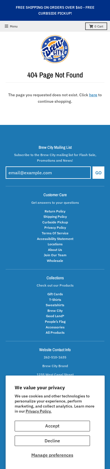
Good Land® (55, 316)
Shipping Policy (55, 216)
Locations (55, 244)
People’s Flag (55, 321)
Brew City (55, 310)
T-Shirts (55, 299)
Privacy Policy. (39, 411)
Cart (98, 26)
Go (98, 172)
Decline (52, 440)
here (93, 94)
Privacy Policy (55, 227)
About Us (55, 249)
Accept (52, 426)
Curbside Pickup (55, 222)
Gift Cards (55, 294)
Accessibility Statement (55, 238)
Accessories (55, 327)
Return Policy (55, 211)
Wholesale (55, 260)
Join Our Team (55, 255)
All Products (55, 332)
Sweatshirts (55, 305)
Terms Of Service (55, 233)
